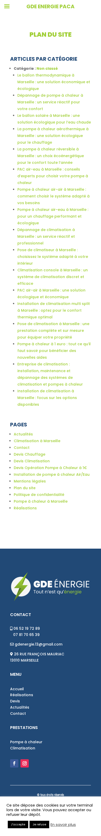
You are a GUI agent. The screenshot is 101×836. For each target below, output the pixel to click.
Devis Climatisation (32, 461)
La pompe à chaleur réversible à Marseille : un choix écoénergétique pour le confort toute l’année (50, 156)
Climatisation (22, 748)
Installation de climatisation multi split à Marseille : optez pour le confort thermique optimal (53, 310)
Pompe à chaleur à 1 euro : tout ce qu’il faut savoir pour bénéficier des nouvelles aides (54, 350)
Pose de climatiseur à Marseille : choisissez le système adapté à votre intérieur (52, 256)
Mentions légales (30, 481)
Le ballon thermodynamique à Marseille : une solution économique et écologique (53, 82)
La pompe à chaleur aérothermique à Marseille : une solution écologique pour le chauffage (53, 135)
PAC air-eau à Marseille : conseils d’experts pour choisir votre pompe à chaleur (52, 176)
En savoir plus (63, 824)
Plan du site (24, 487)
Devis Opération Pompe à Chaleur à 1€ (50, 467)
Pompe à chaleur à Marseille (41, 501)
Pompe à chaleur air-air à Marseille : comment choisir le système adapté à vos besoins (53, 196)
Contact (22, 447)
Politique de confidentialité (39, 494)
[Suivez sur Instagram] (24, 763)
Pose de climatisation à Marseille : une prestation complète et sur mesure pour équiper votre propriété (53, 330)
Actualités (23, 434)
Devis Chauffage (29, 454)
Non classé (47, 68)
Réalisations (25, 508)
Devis (15, 701)
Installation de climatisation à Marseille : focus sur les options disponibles (47, 397)
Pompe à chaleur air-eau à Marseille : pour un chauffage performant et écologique (52, 216)
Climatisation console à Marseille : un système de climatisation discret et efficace (52, 276)
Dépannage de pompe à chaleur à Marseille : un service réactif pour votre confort (50, 102)
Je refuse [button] (39, 824)
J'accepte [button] (18, 824)
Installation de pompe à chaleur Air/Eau (52, 474)
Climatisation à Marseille (37, 440)
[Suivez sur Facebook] (14, 763)
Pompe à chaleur (26, 742)
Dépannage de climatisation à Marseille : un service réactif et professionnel (46, 236)
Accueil (17, 689)
